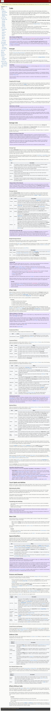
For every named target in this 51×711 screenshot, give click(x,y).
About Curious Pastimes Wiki (26, 709)
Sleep (18, 476)
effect (20, 266)
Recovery (19, 228)
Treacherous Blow (36, 271)
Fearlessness (36, 479)
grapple (25, 84)
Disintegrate (12, 398)
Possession (14, 476)
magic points (14, 39)
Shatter (47, 397)
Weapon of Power (20, 284)
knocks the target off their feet (19, 52)
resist (21, 308)
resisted (11, 43)
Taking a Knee (15, 74)
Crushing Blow (34, 283)
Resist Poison (29, 585)
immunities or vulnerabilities (42, 155)
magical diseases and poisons (22, 629)
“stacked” (20, 594)
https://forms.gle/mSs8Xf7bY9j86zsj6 (42, 4)
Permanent (24, 628)
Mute (23, 471)
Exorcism (26, 457)
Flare (25, 324)
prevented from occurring (44, 644)
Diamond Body (27, 668)
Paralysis (27, 471)
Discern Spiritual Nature (20, 456)
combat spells (25, 294)
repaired (43, 603)
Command (24, 475)
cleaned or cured (28, 604)
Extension (31, 336)
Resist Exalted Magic (22, 546)
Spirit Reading (12, 456)
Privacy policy (18, 709)
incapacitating (41, 206)
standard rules (38, 308)
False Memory (40, 475)
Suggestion (23, 476)
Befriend (20, 475)
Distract (32, 475)
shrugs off (31, 656)
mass (24, 645)
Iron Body (34, 471)
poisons (10, 160)
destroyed (27, 367)
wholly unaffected (33, 660)
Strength (32, 276)
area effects (26, 247)
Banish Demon (15, 457)
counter (17, 308)
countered (16, 43)
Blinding (43, 373)
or (37, 195)
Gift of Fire (20, 39)
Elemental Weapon (22, 267)
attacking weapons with (19, 569)
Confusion (28, 475)
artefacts (21, 337)
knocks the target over (26, 109)
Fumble (20, 471)
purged (28, 621)
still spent (36, 320)
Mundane (11, 307)
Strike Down (28, 66)
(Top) (2, 8)
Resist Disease (14, 586)
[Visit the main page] (2, 1)
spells (22, 688)
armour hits (25, 580)
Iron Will (23, 445)
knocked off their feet (31, 392)
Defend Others (34, 668)
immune (48, 636)
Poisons (13, 273)
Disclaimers (33, 709)
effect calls (19, 243)
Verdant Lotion (34, 267)
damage (16, 266)
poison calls (20, 326)
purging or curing (26, 555)
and (43, 66)
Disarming (33, 38)
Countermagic (43, 530)
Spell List (11, 293)
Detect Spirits (32, 455)
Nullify (33, 533)
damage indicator (37, 23)
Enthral (35, 475)
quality (36, 400)
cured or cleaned (41, 628)
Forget (44, 475)
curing (44, 615)
